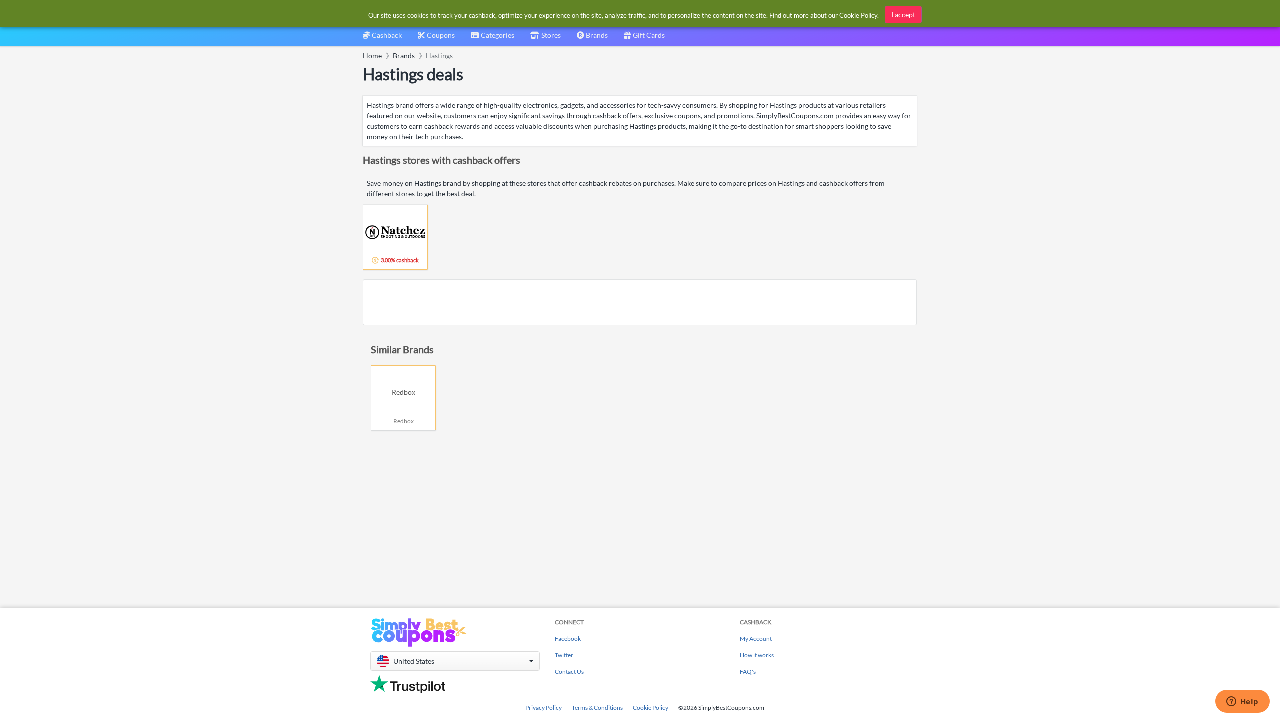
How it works (757, 655)
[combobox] (492, 38)
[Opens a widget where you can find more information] (1242, 702)
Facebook (568, 638)
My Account (756, 638)
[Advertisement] (640, 302)
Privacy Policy (544, 708)
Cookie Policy (650, 708)
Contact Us (569, 672)
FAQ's (748, 672)
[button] (455, 661)
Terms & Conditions (597, 708)
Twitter (564, 655)
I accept (904, 14)
